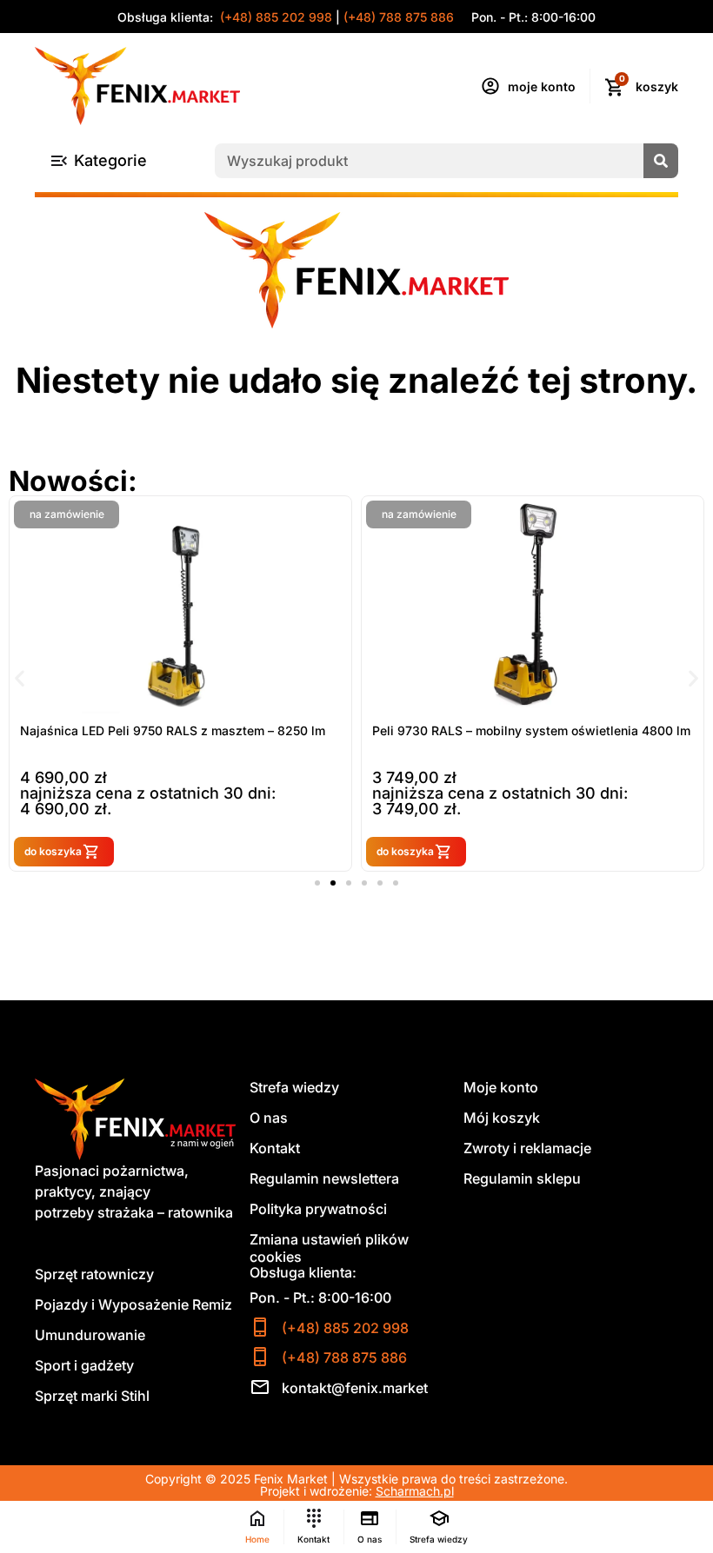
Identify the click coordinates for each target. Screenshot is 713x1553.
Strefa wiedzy (294, 1087)
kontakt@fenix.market (355, 1388)
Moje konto (500, 1087)
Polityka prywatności (318, 1209)
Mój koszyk (501, 1117)
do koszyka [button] (53, 851)
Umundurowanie (90, 1335)
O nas (269, 1117)
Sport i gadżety (84, 1365)
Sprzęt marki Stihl (92, 1395)
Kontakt (275, 1148)
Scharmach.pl (415, 1490)
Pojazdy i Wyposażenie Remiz (133, 1304)
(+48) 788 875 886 (398, 17)
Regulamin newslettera (324, 1178)
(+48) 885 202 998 (274, 17)
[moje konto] (490, 86)
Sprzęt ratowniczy (94, 1274)
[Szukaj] (660, 160)
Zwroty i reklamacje (527, 1148)
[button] (19, 677)
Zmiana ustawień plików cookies (329, 1248)
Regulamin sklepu (522, 1178)
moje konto (542, 86)
